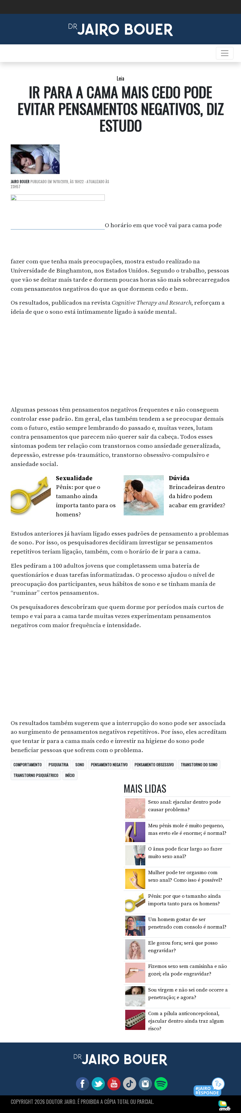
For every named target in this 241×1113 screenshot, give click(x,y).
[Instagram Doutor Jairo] (144, 1083)
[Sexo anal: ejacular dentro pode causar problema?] (135, 808)
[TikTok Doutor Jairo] (128, 1083)
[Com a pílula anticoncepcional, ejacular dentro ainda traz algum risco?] (135, 1019)
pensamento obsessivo (154, 764)
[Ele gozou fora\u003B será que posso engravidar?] (135, 949)
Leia (120, 78)
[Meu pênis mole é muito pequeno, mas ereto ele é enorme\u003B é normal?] (135, 832)
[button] (209, 1087)
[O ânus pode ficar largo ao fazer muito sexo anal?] (135, 855)
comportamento (27, 764)
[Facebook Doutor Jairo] (81, 1083)
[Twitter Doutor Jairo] (97, 1083)
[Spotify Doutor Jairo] (160, 1083)
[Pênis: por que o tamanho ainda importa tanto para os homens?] (135, 902)
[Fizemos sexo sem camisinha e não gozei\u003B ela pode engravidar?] (135, 972)
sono (79, 764)
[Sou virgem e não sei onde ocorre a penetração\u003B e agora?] (135, 996)
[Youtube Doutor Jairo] (112, 1083)
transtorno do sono (199, 764)
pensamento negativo (109, 764)
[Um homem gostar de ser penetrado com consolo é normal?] (135, 925)
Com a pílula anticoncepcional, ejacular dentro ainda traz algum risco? (186, 1021)
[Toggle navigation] (224, 53)
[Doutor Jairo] (120, 28)
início (70, 775)
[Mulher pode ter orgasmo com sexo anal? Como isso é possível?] (135, 878)
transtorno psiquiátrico (35, 775)
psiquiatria (58, 764)
